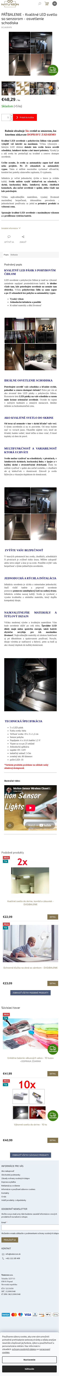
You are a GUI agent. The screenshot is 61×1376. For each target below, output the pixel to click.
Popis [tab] (6, 254)
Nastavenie (29, 1359)
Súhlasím (29, 1369)
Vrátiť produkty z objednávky (13, 1200)
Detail (53, 1073)
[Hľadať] (40, 3)
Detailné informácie (9, 228)
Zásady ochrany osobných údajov (15, 1178)
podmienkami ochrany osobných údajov (42, 1233)
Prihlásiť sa (10, 1240)
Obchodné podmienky (10, 1174)
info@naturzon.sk (13, 1254)
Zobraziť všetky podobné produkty (30, 992)
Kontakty (5, 1193)
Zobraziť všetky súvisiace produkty (30, 1155)
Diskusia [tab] (14, 254)
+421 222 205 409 (13, 1258)
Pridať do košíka (27, 117)
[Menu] (54, 3)
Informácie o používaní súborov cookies (18, 1189)
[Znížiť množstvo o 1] (11, 119)
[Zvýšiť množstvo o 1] (11, 115)
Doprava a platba (8, 1182)
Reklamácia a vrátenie (10, 1185)
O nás (3, 1196)
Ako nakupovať (7, 1171)
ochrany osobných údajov (24, 1349)
